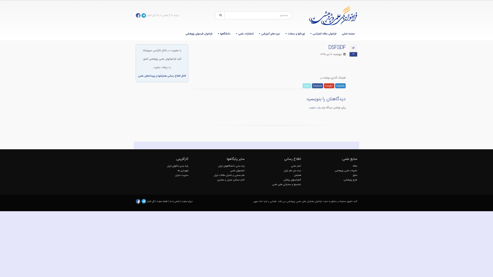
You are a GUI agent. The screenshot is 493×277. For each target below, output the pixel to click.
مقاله (355, 166)
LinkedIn (340, 85)
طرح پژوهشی (350, 180)
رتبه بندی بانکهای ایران (177, 166)
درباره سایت (187, 201)
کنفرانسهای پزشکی (292, 180)
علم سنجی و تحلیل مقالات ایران (229, 175)
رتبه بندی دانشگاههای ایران (231, 166)
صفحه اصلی (348, 34)
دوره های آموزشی (270, 34)
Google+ (329, 85)
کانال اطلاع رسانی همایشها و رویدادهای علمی (162, 76)
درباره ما (175, 15)
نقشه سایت (163, 201)
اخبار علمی (296, 166)
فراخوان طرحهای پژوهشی (198, 34)
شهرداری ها (183, 171)
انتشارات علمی (246, 34)
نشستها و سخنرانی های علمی (286, 185)
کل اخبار (151, 15)
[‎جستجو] (219, 15)
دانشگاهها (225, 34)
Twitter (307, 85)
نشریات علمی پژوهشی (346, 171)
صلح (355, 175)
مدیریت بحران (181, 175)
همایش (297, 175)
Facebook (317, 85)
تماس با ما (163, 15)
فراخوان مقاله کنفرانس (324, 34)
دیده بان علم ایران (292, 171)
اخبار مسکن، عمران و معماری (231, 180)
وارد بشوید (314, 107)
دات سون (257, 201)
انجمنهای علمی (237, 171)
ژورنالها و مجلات (296, 34)
